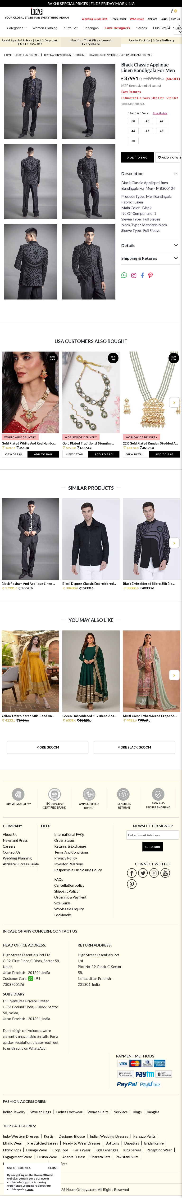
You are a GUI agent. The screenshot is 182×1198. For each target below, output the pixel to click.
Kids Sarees (132, 1150)
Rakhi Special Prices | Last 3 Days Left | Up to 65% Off (30, 42)
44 (133, 131)
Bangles (153, 1112)
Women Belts (98, 1112)
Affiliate (152, 18)
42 (161, 121)
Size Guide (160, 113)
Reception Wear (159, 1150)
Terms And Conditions (71, 852)
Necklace (121, 1112)
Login (164, 18)
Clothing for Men (27, 54)
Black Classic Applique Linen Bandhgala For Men (120, 54)
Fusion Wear (47, 1157)
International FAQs (69, 834)
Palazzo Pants (144, 1136)
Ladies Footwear (69, 1112)
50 (133, 141)
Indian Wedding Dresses (109, 1136)
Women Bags (40, 1112)
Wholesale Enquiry (69, 909)
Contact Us (11, 852)
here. (30, 1189)
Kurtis (49, 1136)
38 (133, 121)
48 (161, 131)
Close (52, 1168)
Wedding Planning (17, 858)
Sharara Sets (100, 1157)
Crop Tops (60, 1150)
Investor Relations (69, 864)
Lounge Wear (36, 1150)
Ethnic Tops (12, 1150)
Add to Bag (137, 157)
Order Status (64, 840)
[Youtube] (165, 873)
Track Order (118, 18)
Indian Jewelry (14, 1112)
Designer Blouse (72, 1136)
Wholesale (137, 19)
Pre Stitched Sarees (42, 1143)
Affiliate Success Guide (21, 864)
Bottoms (112, 1143)
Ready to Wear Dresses (81, 1143)
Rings (137, 1112)
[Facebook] (132, 873)
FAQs (58, 879)
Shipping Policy (66, 891)
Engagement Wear (17, 1157)
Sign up (175, 18)
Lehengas (91, 28)
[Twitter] (143, 873)
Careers (9, 846)
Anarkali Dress (74, 1157)
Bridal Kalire (154, 1143)
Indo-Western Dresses (21, 1136)
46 (147, 131)
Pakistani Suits (127, 1157)
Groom (80, 54)
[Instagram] (154, 873)
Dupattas (131, 1143)
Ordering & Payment (70, 897)
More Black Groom (134, 747)
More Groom (47, 747)
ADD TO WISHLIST (170, 157)
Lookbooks (63, 915)
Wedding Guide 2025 (94, 18)
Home (8, 54)
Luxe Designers (117, 28)
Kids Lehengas (107, 1150)
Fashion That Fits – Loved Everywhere (91, 42)
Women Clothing (44, 28)
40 (147, 121)
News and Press (15, 840)
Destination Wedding (57, 54)
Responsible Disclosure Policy (78, 870)
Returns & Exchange (70, 846)
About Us (10, 834)
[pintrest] (132, 884)
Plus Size (160, 28)
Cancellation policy (69, 885)
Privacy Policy (65, 858)
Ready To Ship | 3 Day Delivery (152, 40)
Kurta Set (70, 28)
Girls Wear (82, 1150)
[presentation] (8, 402)
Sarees (141, 28)
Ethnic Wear (12, 1143)
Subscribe (153, 847)
